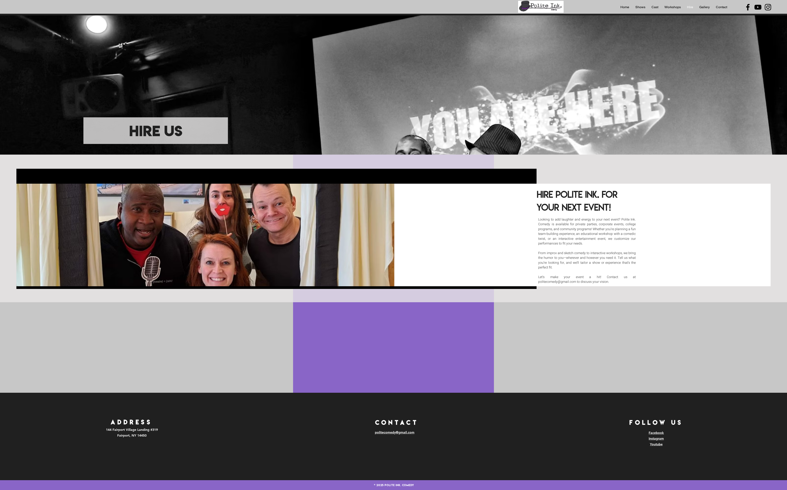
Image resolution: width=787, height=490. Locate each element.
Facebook (656, 433)
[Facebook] (748, 7)
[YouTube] (758, 7)
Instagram (656, 438)
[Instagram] (768, 7)
